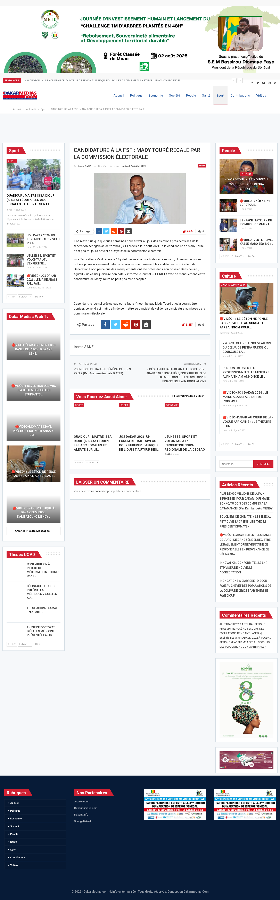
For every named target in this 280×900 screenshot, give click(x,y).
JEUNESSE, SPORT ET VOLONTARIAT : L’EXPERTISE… (41, 259)
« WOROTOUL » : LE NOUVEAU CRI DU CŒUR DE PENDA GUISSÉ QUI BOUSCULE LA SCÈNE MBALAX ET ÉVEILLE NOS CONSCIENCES (103, 80)
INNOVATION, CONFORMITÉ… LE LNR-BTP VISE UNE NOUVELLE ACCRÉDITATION (244, 567)
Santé (206, 95)
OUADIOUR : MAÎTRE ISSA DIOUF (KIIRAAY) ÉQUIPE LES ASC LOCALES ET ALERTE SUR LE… (30, 200)
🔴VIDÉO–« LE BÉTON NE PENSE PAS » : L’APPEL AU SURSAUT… (33, 474)
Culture (246, 174)
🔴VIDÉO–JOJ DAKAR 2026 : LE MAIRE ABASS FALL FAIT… (42, 279)
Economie (156, 95)
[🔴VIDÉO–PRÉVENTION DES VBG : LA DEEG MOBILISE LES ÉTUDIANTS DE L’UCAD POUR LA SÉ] (33, 382)
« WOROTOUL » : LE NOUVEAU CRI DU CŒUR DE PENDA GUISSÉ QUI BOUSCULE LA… (247, 347)
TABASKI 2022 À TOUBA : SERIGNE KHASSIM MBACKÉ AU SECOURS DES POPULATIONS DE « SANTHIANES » (245, 642)
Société (174, 95)
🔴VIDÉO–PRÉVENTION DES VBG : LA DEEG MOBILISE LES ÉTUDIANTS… (33, 390)
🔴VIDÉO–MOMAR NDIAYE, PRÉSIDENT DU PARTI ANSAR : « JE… (33, 431)
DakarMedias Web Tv (233, 285)
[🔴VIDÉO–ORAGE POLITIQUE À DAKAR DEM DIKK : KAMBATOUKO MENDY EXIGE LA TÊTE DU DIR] (33, 504)
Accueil (119, 95)
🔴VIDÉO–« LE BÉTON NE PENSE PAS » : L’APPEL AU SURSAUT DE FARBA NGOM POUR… (244, 323)
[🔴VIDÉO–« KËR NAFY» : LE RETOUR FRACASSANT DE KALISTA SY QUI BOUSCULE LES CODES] (228, 205)
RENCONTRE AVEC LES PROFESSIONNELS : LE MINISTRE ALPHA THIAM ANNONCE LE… (246, 372)
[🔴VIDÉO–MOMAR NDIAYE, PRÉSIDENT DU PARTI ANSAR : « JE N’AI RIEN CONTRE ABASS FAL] (33, 423)
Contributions (240, 95)
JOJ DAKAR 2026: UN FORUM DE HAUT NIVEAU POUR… (43, 239)
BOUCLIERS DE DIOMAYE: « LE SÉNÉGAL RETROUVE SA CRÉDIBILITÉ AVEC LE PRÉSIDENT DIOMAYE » (245, 521)
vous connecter (97, 491)
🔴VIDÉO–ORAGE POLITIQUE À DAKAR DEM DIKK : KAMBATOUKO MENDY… (34, 512)
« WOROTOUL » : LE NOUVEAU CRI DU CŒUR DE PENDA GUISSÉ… (246, 184)
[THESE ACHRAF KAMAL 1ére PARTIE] (15, 612)
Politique (136, 95)
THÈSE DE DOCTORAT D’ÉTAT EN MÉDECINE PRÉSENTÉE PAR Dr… (41, 631)
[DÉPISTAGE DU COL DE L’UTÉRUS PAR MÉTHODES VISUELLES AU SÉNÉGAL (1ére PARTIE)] (15, 590)
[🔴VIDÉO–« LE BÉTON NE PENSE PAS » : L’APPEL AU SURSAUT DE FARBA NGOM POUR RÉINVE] (246, 298)
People (191, 95)
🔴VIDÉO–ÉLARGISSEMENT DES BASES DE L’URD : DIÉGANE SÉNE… (33, 349)
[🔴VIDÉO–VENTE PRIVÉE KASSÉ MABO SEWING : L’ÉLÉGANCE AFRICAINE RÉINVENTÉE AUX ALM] (228, 244)
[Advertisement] (140, 130)
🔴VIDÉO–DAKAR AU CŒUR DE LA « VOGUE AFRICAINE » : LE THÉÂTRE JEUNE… (248, 422)
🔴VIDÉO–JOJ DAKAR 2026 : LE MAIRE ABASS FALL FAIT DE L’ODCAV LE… (245, 397)
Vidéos (261, 95)
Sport (220, 95)
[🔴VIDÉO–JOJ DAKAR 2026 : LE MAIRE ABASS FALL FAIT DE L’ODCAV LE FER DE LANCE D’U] (15, 280)
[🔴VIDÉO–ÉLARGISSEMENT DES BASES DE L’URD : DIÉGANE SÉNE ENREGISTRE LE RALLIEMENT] (33, 341)
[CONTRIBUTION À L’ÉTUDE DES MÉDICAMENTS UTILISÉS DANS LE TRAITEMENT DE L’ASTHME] (15, 568)
